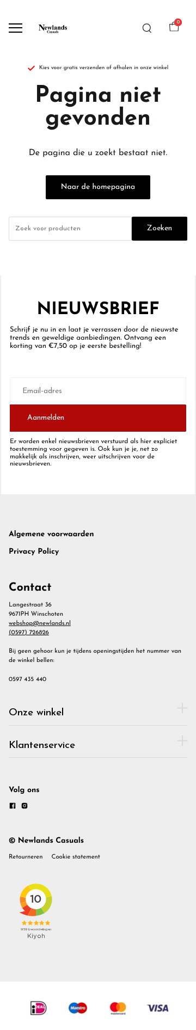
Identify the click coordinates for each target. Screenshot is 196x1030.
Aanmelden (45, 418)
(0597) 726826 (29, 632)
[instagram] (24, 808)
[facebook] (12, 808)
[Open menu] (15, 28)
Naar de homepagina (98, 187)
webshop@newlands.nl (40, 623)
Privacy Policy (34, 552)
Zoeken (159, 228)
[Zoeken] (147, 28)
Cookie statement (76, 857)
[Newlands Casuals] (52, 28)
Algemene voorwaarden (51, 534)
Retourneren (26, 857)
